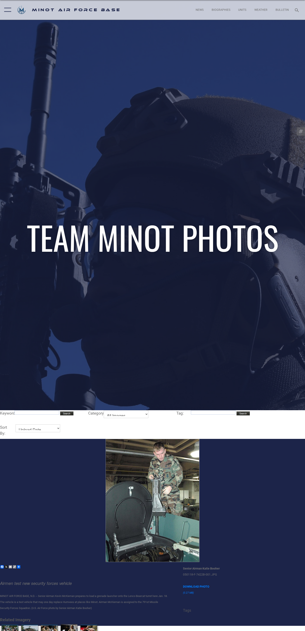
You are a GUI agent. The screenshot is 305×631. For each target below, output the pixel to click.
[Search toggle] (297, 9)
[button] (6, 10)
